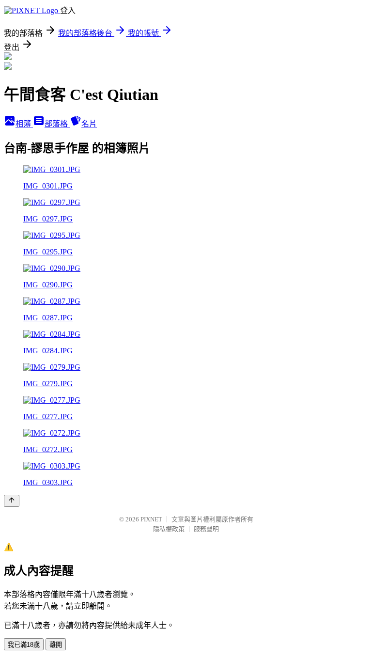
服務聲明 (206, 529)
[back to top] (11, 501)
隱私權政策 (169, 529)
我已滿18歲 (24, 644)
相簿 (24, 124)
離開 (55, 644)
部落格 (57, 124)
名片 (89, 124)
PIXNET (151, 519)
